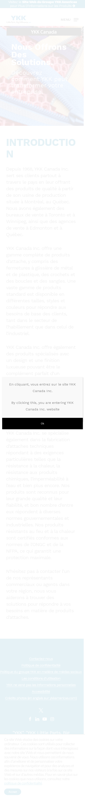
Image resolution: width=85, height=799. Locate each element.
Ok (42, 423)
